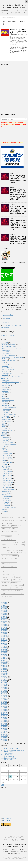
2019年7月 (4, 703)
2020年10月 (4, 679)
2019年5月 (4, 706)
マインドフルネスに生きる (8, 400)
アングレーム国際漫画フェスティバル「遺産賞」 (12, 550)
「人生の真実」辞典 (7, 459)
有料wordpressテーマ (15, 582)
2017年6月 (4, 737)
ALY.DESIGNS (21, 517)
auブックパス (5, 523)
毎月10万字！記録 (6, 385)
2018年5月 (4, 725)
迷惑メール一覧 (5, 425)
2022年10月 (4, 641)
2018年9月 (4, 718)
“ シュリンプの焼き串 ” (7, 536)
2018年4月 (4, 726)
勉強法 (3, 394)
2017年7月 (4, 736)
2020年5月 (4, 687)
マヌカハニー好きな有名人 (7, 577)
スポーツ (5, 446)
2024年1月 (4, 618)
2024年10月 (4, 605)
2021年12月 (4, 657)
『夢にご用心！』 (7, 502)
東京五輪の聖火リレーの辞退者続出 (9, 585)
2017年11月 (4, 734)
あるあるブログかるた (8, 453)
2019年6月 (4, 704)
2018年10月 (4, 717)
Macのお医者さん (6, 367)
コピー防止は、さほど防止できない (9, 558)
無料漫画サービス (19, 588)
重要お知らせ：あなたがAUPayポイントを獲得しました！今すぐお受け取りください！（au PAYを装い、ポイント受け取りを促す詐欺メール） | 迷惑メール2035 (18, 225)
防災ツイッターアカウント (17, 37)
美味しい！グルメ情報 (8, 482)
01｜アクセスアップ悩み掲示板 (9, 748)
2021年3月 (4, 671)
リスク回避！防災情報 (7, 430)
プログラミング (5, 371)
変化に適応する (5, 398)
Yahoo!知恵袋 (14, 531)
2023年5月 (4, 630)
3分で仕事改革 (5, 364)
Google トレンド (13, 523)
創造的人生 (15, 837)
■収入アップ (4, 359)
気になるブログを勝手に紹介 (8, 355)
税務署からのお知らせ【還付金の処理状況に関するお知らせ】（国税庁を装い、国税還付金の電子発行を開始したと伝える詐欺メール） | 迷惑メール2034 (18, 240)
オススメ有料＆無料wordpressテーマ (10, 555)
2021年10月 (4, 660)
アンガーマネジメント (6, 547)
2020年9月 (4, 681)
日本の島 (4, 494)
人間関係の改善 (5, 392)
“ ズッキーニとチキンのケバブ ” (9, 539)
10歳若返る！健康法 (6, 419)
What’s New (6, 322)
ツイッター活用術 (6, 350)
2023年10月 (4, 622)
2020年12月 (4, 676)
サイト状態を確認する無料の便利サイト (10, 561)
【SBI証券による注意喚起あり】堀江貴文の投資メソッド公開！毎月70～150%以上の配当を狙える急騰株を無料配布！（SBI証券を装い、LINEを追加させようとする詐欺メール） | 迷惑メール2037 (18, 194)
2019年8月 (4, 701)
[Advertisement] (12, 89)
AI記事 (3, 362)
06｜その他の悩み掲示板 (7, 756)
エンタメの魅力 (5, 437)
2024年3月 (4, 614)
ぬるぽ (22, 544)
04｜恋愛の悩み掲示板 (7, 753)
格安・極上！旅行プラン (8, 480)
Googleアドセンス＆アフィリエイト (10, 348)
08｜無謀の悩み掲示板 (7, 759)
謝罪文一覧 (4, 432)
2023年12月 (4, 619)
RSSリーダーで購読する (7, 335)
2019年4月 (4, 707)
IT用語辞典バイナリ (16, 525)
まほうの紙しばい (7, 503)
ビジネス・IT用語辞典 (8, 457)
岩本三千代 (21, 579)
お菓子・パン (6, 485)
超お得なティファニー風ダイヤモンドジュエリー (12, 593)
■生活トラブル (5, 417)
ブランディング (5, 389)
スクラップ (4, 511)
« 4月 (2, 785)
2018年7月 (4, 721)
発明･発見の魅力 (6, 466)
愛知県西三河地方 (6, 582)
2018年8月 (4, 720)
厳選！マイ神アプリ (7, 475)
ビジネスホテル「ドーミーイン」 (9, 574)
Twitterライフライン (20, 42)
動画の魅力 (4, 468)
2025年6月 (4, 602)
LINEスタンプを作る (6, 528)
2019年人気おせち (7, 484)
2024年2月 (4, 616)
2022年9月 (4, 643)
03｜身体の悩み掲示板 (7, 751)
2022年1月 (4, 655)
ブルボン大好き (5, 491)
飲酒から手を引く (7, 473)
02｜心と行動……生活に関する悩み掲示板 (12, 750)
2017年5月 (4, 739)
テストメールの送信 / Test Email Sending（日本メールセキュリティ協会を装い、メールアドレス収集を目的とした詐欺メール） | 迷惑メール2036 (18, 210)
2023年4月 (4, 632)
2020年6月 (4, 685)
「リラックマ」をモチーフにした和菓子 (10, 542)
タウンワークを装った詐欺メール (9, 566)
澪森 (12, 588)
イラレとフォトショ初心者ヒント (10, 369)
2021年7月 (4, 665)
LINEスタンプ (5, 366)
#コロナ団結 (5, 428)
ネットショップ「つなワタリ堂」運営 (11, 376)
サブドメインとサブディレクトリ (9, 563)
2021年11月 (4, 659)
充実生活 (11, 839)
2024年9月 (4, 607)
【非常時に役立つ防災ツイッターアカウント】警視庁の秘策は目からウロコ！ (18, 31)
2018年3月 (4, 728)
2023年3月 (4, 633)
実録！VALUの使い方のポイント (10, 416)
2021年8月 (4, 663)
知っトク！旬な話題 (7, 478)
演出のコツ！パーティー (8, 477)
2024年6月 (4, 610)
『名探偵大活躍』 (7, 505)
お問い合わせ (6, 318)
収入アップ (16, 836)
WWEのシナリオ (5, 531)
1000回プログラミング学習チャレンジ (12, 373)
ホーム (5, 836)
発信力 (3, 396)
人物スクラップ (6, 412)
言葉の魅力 (4, 450)
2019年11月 (4, 696)
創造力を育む (5, 387)
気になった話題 (6, 409)
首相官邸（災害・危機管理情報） (17, 41)
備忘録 (3, 509)
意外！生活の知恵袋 (7, 487)
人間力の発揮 (5, 391)
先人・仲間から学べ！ (7, 405)
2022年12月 (4, 638)
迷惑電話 (4, 426)
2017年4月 (4, 740)
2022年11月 (4, 640)
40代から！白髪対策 (6, 421)
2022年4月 (4, 651)
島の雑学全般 (6, 498)
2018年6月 (4, 723)
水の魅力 (4, 460)
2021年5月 (4, 668)
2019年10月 (4, 698)
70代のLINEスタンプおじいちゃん (9, 517)
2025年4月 (4, 603)
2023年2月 (4, 635)
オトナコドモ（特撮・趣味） (9, 444)
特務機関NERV (15, 40)
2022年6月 (4, 647)
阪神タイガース (12, 596)
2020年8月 (4, 682)
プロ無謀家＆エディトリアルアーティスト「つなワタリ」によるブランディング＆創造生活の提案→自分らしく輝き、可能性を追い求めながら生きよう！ (14, 851)
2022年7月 (4, 646)
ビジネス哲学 (6, 410)
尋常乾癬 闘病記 (5, 434)
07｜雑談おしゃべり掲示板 (8, 758)
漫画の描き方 (5, 375)
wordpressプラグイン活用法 (8, 346)
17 (6, 776)
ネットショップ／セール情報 (8, 569)
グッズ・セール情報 (7, 471)
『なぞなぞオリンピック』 (9, 507)
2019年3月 (4, 709)
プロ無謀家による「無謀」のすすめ (10, 382)
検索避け (21, 585)
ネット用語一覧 (6, 455)
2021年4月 (4, 670)
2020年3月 (4, 690)
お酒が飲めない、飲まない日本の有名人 (10, 544)
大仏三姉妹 (14, 579)
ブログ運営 (10, 836)
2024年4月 (4, 613)
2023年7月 (4, 627)
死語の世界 (5, 451)
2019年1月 (4, 712)
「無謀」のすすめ (7, 837)
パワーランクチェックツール (8, 571)
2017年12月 (4, 732)
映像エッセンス (5, 380)
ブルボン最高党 (6, 493)
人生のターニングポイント (9, 414)
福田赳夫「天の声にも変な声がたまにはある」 (12, 590)
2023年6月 (4, 629)
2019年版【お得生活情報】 (9, 489)
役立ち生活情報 (5, 469)
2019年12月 (4, 695)
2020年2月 (4, 692)
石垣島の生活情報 (7, 496)
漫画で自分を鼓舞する (8, 442)
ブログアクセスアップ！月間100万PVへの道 (12, 357)
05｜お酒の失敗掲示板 (7, 755)
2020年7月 (4, 684)
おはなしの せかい (6, 500)
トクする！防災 (22, 40)
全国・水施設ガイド (7, 462)
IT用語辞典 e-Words (6, 525)
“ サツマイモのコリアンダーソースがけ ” (10, 534)
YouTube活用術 (5, 353)
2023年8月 (4, 625)
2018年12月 (4, 714)
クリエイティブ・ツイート (8, 383)
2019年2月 (4, 710)
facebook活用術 (5, 351)
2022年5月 (4, 649)
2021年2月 (4, 673)
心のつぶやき (5, 401)
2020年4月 (4, 688)
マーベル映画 (6, 439)
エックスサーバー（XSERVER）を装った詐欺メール (13, 552)
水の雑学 (5, 464)
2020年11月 (4, 677)
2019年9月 (4, 699)
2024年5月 (4, 611)
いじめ (22, 542)
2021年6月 (4, 666)
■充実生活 (4, 435)
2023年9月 (4, 624)
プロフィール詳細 (8, 315)
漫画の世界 (5, 441)
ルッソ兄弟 (17, 577)
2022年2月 (4, 654)
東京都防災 (20, 38)
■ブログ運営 (4, 343)
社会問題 (4, 423)
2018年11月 (4, 715)
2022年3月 (4, 652)
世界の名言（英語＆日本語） (9, 407)
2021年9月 (4, 662)
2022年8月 (4, 644)
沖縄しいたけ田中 (6, 588)
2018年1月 (4, 731)
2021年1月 (4, 674)
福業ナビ (22, 836)
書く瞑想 (5, 403)
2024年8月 (4, 608)
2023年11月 (4, 621)
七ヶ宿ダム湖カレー (6, 579)
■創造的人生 (4, 378)
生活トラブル (21, 837)
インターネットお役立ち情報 (8, 344)
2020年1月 (4, 693)
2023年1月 (4, 636)
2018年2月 (4, 729)
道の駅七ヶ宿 (5, 596)
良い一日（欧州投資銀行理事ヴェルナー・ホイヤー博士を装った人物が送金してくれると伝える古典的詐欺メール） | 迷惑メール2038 (18, 179)
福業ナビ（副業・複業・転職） (9, 360)
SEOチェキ (14, 528)
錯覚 (3, 448)
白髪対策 (6, 839)
